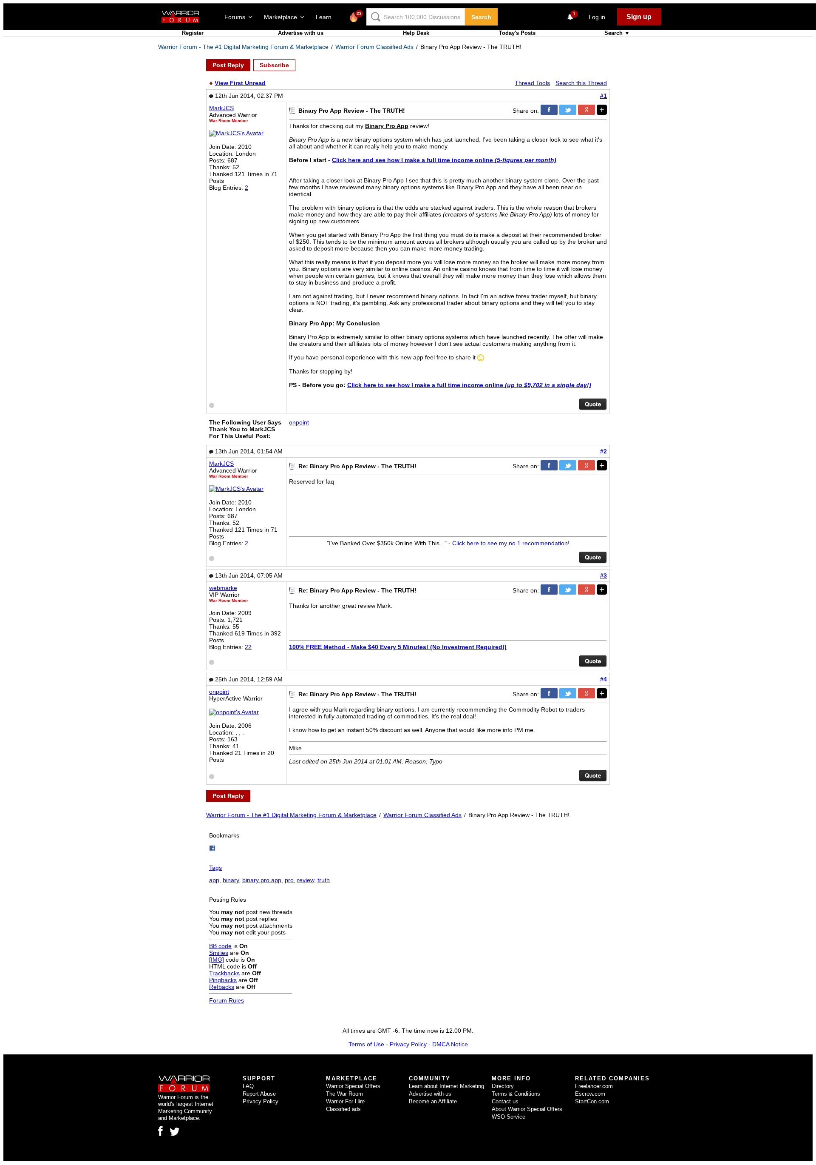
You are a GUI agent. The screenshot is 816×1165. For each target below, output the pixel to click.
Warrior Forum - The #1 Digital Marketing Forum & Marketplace (243, 46)
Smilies (218, 952)
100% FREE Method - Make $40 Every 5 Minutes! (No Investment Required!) (398, 647)
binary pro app (261, 880)
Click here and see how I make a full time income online (444, 160)
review (305, 880)
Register (193, 33)
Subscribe (274, 65)
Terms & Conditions (516, 1094)
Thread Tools (532, 83)
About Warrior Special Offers (527, 1109)
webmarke (223, 587)
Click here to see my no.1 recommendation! (511, 543)
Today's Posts (517, 33)
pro (289, 880)
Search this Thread (581, 83)
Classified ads (343, 1109)
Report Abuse (259, 1094)
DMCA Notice (450, 1044)
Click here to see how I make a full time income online (469, 385)
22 (248, 647)
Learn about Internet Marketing (446, 1086)
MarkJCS (221, 108)
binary (231, 880)
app (214, 880)
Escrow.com (590, 1094)
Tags (215, 867)
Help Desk (416, 33)
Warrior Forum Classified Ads (374, 46)
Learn (326, 17)
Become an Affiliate (433, 1101)
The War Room (344, 1094)
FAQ (248, 1086)
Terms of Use (366, 1044)
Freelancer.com (594, 1086)
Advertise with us (300, 33)
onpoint (299, 422)
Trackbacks (224, 973)
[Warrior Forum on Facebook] (160, 1131)
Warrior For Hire (345, 1101)
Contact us (505, 1101)
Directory (503, 1086)
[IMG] (216, 959)
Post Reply (228, 65)
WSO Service (508, 1117)
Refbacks (221, 986)
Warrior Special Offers (353, 1086)
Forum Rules (226, 1000)
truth (323, 880)
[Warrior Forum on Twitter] (175, 1132)
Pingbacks (223, 980)
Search (481, 17)
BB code (220, 946)
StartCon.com (592, 1101)
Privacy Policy (408, 1044)
